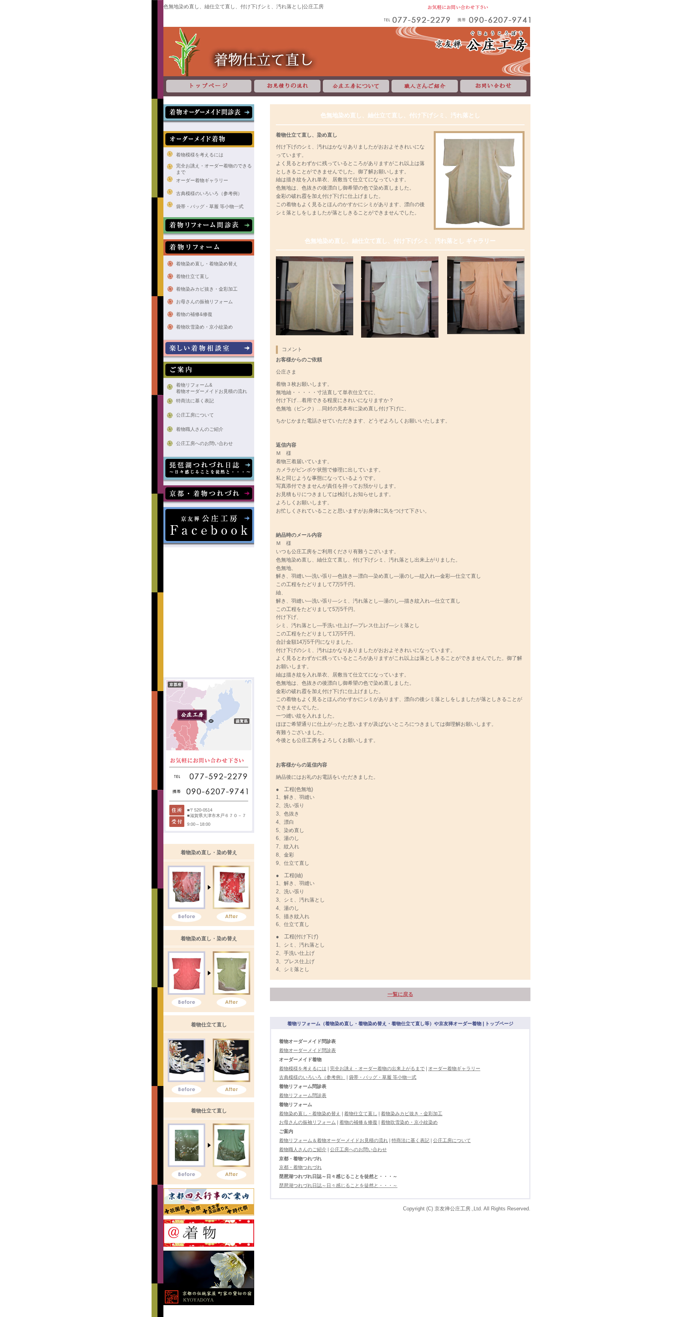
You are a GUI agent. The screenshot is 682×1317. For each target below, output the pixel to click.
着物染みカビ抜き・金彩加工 (207, 289)
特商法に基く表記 (195, 401)
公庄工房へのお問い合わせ (204, 443)
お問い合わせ (494, 86)
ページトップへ (619, 1146)
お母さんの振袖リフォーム (204, 301)
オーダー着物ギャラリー (202, 180)
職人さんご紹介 (424, 86)
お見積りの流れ (287, 86)
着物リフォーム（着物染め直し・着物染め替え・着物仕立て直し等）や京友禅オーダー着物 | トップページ (400, 1023)
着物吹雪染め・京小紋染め (204, 327)
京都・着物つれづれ (300, 1167)
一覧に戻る (400, 994)
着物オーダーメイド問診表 (307, 1050)
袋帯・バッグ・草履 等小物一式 (210, 206)
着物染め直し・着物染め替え (207, 264)
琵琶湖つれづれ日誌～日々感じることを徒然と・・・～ (338, 1185)
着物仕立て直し (192, 276)
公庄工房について (356, 86)
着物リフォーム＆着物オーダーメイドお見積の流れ (333, 1140)
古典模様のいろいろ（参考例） (209, 193)
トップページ (208, 86)
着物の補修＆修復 (358, 1122)
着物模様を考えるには (199, 155)
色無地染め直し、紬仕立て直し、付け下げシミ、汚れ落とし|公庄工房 (243, 6)
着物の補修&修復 (194, 314)
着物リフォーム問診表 (302, 1095)
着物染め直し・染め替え (209, 852)
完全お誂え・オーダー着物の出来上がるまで (377, 1068)
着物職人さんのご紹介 (199, 429)
